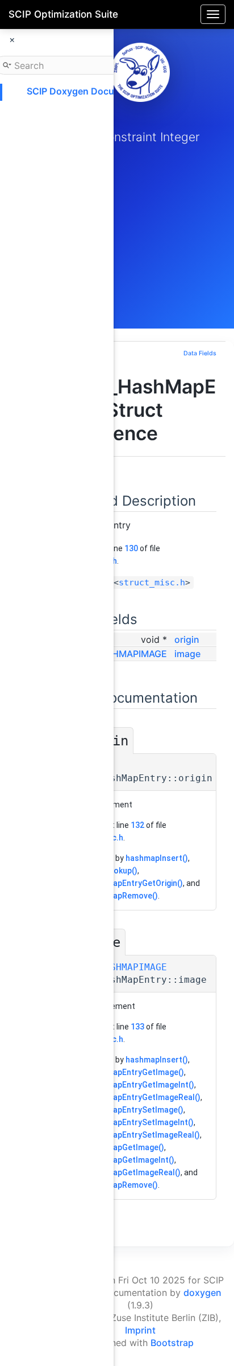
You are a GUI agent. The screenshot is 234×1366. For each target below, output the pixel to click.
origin (186, 639)
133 (137, 1026)
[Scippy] (140, 72)
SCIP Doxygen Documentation (92, 91)
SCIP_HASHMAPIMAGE (118, 653)
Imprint (140, 1330)
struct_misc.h (152, 582)
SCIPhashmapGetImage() (117, 1147)
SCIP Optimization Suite (63, 14)
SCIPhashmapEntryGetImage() (127, 1072)
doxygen (202, 1292)
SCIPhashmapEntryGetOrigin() (126, 883)
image (187, 653)
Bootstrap (172, 1342)
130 (131, 548)
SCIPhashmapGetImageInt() (122, 1159)
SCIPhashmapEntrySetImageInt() (132, 1122)
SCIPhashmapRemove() (114, 895)
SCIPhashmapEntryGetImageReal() (135, 1097)
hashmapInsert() (157, 858)
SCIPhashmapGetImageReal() (125, 1172)
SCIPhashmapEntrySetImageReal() (135, 1134)
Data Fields (199, 353)
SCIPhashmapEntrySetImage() (126, 1109)
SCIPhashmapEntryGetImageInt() (132, 1084)
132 (137, 825)
